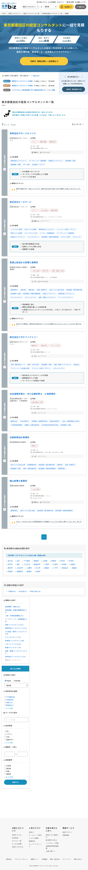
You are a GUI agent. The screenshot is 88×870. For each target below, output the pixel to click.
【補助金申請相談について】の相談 (25, 81)
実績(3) (35, 502)
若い (7, 731)
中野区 (64, 564)
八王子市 (27, 564)
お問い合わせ (78, 859)
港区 (18, 564)
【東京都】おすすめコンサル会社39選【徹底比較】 (27, 555)
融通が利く (10, 739)
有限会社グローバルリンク (23, 133)
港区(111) (9, 702)
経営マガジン (67, 832)
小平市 (55, 568)
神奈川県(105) (35, 591)
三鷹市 (29, 568)
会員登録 (53, 2)
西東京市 (37, 564)
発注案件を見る (51, 840)
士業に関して (50, 851)
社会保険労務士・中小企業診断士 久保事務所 (32, 393)
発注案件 (71, 2)
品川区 (10, 561)
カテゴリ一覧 (17, 841)
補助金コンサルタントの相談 (22, 90)
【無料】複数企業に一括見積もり (44, 61)
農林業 (8, 768)
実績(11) (36, 221)
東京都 (47, 7)
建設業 (8, 774)
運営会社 (9, 859)
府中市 (10, 564)
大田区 (45, 561)
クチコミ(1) (46, 152)
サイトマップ (67, 859)
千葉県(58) (12, 591)
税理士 (31, 832)
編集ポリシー (35, 859)
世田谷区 (65, 568)
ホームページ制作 (35, 835)
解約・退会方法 (55, 859)
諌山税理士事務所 (18, 480)
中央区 (71, 561)
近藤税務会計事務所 (19, 437)
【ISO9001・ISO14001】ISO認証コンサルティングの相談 (33, 85)
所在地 (8, 681)
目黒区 (72, 564)
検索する (15, 782)
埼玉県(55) (23, 591)
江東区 (46, 564)
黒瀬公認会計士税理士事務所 (24, 262)
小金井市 (20, 568)
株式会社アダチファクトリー (24, 337)
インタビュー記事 (52, 843)
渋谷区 (62, 561)
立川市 (38, 568)
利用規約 (44, 859)
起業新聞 (66, 835)
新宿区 (53, 561)
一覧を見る (35, 76)
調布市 (10, 568)
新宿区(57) (9, 705)
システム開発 (33, 838)
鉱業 (7, 771)
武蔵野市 (20, 571)
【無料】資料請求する (74, 89)
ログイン (61, 2)
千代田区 (27, 561)
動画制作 (32, 841)
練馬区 (29, 571)
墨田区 (36, 561)
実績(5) (35, 152)
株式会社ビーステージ (20, 201)
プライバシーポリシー (21, 859)
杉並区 (55, 564)
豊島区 (74, 568)
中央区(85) (9, 700)
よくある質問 (17, 844)
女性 (7, 737)
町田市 (10, 571)
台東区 (38, 571)
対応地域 (17, 681)
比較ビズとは (43, 2)
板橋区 (46, 568)
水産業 (8, 766)
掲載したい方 (81, 2)
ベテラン (9, 734)
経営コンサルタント (29, 7)
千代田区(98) (10, 697)
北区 (18, 561)
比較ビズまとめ (17, 847)
